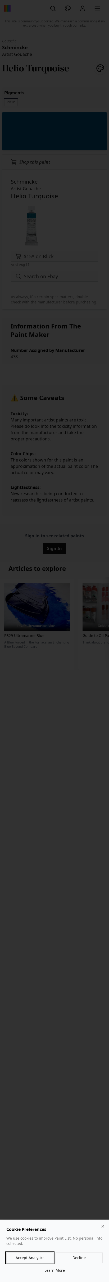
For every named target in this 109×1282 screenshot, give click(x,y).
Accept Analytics (30, 1257)
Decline (79, 1257)
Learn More (54, 1270)
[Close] (103, 1226)
